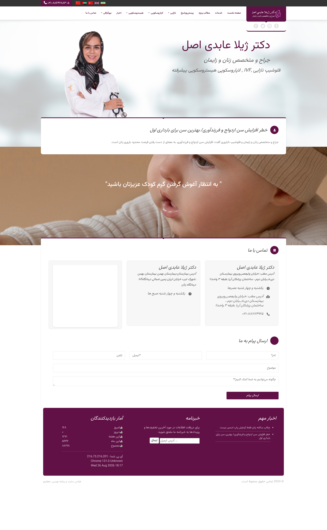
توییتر (262, 25)
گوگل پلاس (276, 25)
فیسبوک (256, 25)
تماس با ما (91, 13)
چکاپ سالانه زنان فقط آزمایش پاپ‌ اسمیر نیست (245, 428)
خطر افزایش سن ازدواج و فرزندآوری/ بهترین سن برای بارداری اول (243, 436)
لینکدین (269, 25)
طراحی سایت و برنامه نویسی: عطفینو (62, 482)
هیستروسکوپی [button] (135, 13)
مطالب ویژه (204, 13)
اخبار (118, 13)
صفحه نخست (234, 13)
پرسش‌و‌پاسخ (187, 13)
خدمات (218, 13)
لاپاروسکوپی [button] (156, 13)
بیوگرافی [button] (107, 13)
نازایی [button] (173, 13)
